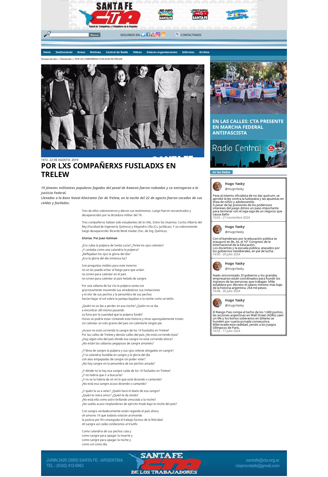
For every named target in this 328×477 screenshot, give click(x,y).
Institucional (64, 52)
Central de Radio (117, 52)
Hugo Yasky (235, 183)
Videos (137, 52)
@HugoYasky (234, 189)
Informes (188, 52)
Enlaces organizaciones (162, 52)
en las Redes (221, 172)
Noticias (95, 52)
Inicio (47, 52)
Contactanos (190, 35)
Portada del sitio (49, 59)
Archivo (204, 52)
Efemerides (66, 59)
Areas (81, 52)
